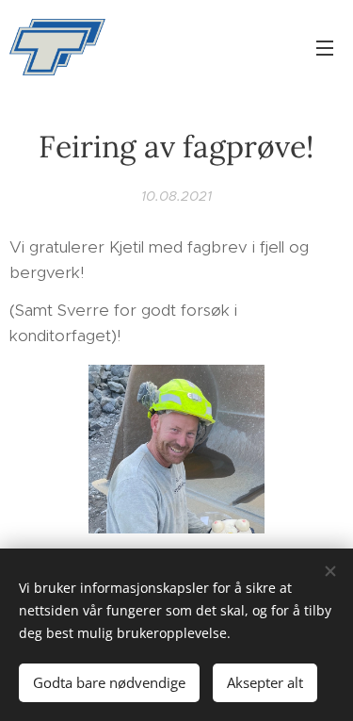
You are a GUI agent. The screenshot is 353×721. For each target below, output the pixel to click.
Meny (325, 47)
